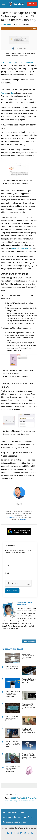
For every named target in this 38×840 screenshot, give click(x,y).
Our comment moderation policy (15, 822)
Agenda (4, 93)
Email (7, 573)
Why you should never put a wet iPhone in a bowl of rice (28, 706)
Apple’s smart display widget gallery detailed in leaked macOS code (12, 694)
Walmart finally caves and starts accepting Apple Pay (29, 680)
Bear (12, 93)
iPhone (30, 798)
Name (7, 565)
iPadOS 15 (11, 62)
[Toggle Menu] (3, 4)
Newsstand (22, 801)
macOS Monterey (26, 62)
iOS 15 (3, 62)
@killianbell (22, 519)
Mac (35, 798)
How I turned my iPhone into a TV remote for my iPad (28, 730)
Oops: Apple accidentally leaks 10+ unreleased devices (28, 656)
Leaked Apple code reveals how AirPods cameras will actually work (12, 744)
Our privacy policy (9, 817)
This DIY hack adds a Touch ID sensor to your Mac (12, 718)
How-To (33, 28)
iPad (17, 798)
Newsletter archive (29, 641)
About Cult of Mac (25, 817)
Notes (28, 801)
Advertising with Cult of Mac (13, 812)
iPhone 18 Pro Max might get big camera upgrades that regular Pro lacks (29, 756)
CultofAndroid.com (12, 517)
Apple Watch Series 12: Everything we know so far (11, 668)
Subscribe (32, 4)
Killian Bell (7, 24)
